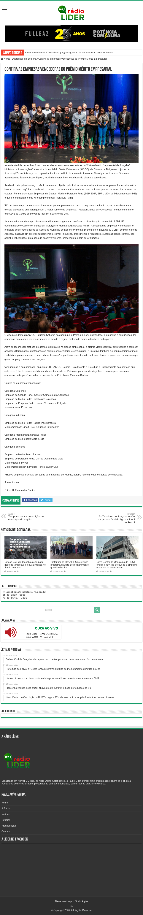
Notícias (5, 814)
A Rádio (5, 808)
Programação (8, 825)
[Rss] (71, 906)
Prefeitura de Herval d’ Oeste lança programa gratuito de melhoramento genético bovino (69, 52)
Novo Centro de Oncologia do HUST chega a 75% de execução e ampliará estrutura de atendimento (116, 565)
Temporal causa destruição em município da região (26, 517)
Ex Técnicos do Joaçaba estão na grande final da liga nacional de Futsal (116, 518)
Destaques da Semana (24, 58)
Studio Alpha (81, 901)
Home (6, 58)
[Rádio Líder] (71, 12)
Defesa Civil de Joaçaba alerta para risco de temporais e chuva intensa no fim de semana (25, 565)
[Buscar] (97, 610)
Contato (5, 831)
